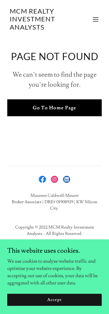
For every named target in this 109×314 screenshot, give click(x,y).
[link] (40, 28)
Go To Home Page (54, 108)
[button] (96, 19)
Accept (54, 299)
